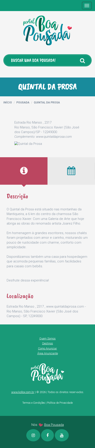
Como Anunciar (47, 348)
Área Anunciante (47, 353)
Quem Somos (47, 338)
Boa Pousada (54, 425)
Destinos (47, 343)
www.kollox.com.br (22, 392)
